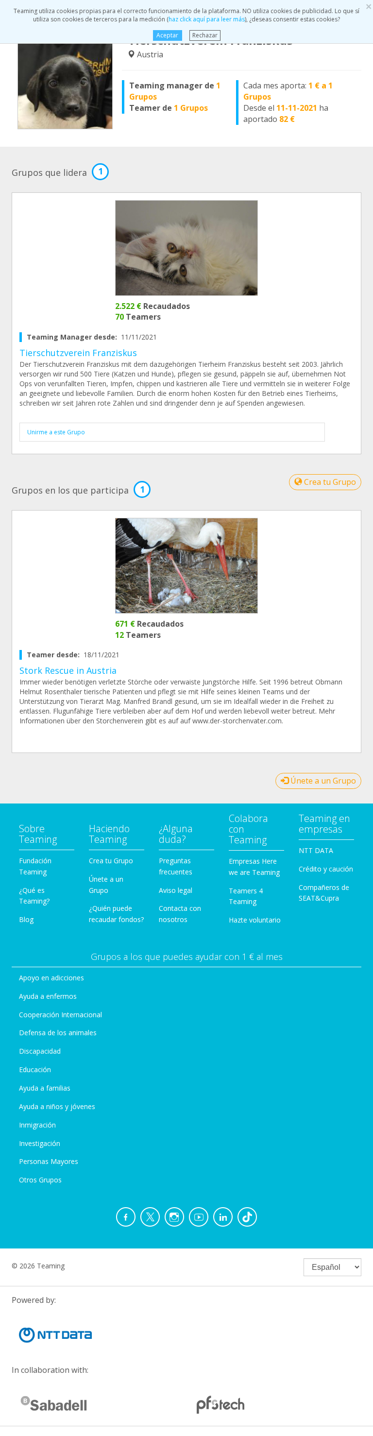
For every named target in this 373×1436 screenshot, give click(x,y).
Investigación (39, 1143)
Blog (26, 919)
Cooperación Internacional (60, 1014)
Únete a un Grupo (322, 780)
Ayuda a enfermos (48, 996)
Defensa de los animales (58, 1032)
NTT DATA (316, 850)
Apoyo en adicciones (51, 977)
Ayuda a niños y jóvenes (57, 1106)
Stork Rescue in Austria (68, 670)
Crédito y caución (326, 868)
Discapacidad (40, 1051)
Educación (35, 1069)
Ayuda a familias (44, 1088)
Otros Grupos (40, 1179)
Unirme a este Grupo (56, 432)
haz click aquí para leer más (207, 19)
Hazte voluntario (255, 919)
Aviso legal (175, 890)
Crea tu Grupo (329, 482)
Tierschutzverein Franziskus (78, 353)
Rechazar (205, 35)
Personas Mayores (48, 1161)
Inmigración (37, 1124)
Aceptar (167, 35)
